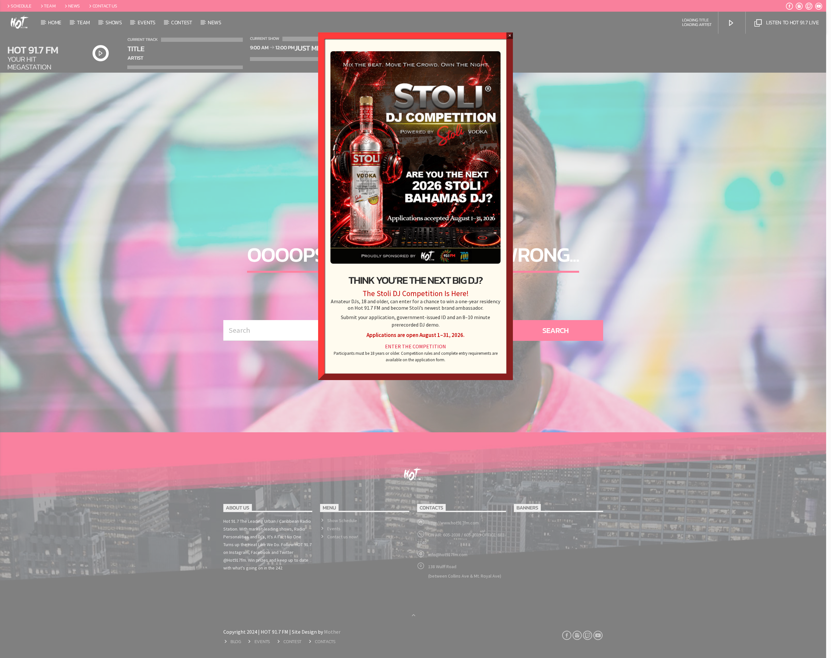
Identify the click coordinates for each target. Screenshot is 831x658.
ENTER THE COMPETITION (415, 346)
